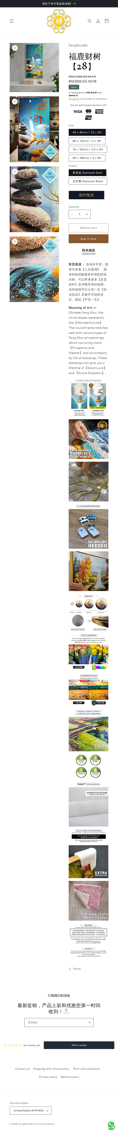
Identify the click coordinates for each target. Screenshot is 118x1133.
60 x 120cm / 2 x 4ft (87, 141)
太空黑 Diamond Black (88, 181)
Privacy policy (48, 1076)
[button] (11, 21)
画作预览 (86, 195)
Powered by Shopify (44, 1124)
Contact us (22, 1068)
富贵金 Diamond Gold (87, 172)
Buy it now (88, 239)
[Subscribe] (89, 1022)
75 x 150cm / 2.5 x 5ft (88, 149)
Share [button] (77, 968)
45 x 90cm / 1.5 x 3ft (87, 132)
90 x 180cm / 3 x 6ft (87, 158)
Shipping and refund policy (51, 1068)
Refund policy (70, 1076)
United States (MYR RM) (29, 1110)
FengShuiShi (26, 1124)
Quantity (74, 206)
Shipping (74, 98)
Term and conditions (86, 1068)
